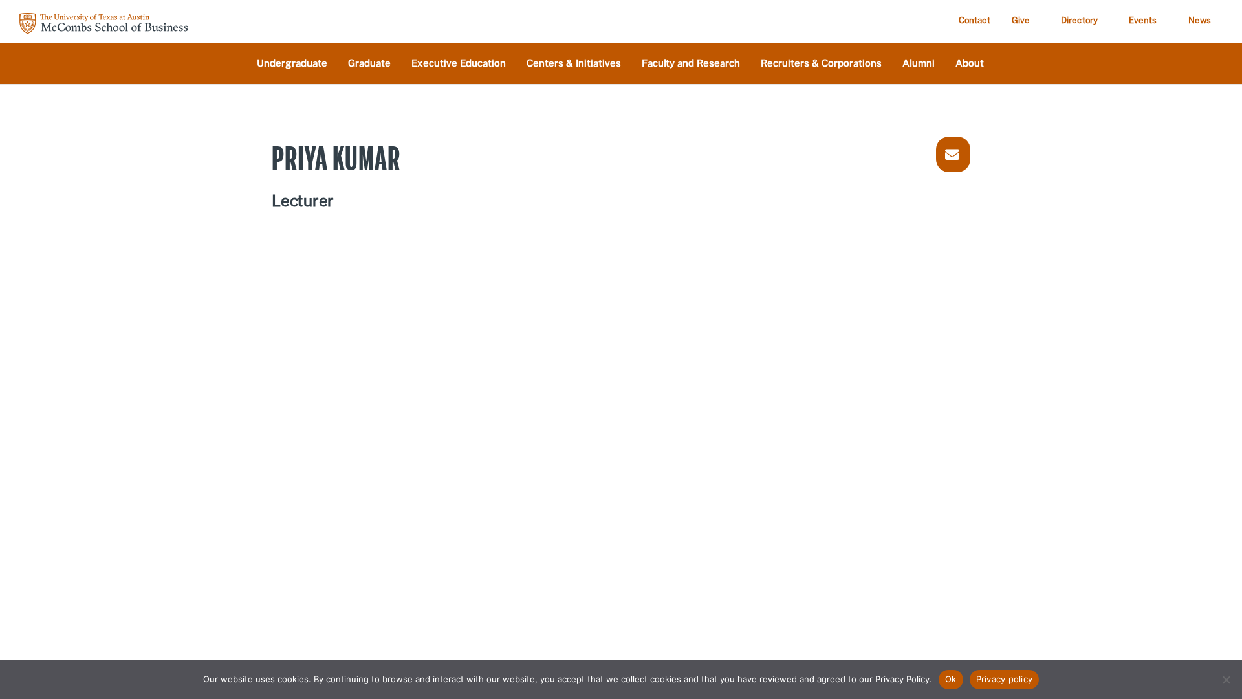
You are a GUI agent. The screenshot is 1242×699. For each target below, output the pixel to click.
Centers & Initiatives (574, 64)
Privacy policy (1004, 679)
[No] (1225, 679)
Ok (951, 679)
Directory (1079, 20)
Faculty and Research (691, 64)
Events (1143, 20)
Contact (974, 20)
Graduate (369, 64)
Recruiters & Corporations (821, 64)
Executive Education (458, 64)
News (1199, 20)
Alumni (918, 64)
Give (1021, 20)
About (969, 64)
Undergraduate (292, 64)
